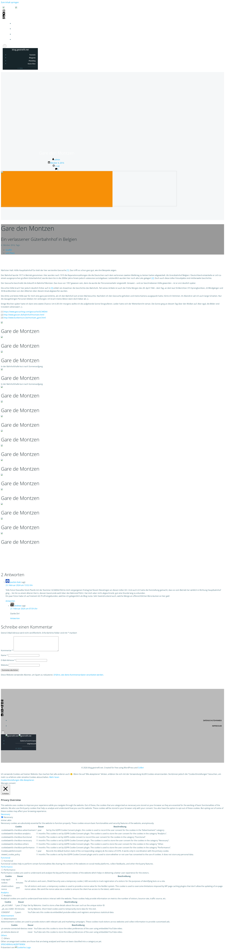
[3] (52, 288)
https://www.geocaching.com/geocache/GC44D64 (25, 311)
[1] (68, 270)
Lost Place (10, 253)
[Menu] (112, 46)
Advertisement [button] (7, 915)
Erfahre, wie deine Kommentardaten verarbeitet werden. (79, 674)
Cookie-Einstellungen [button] (10, 780)
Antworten (10, 601)
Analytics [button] (5, 892)
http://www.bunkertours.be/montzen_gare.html (25, 317)
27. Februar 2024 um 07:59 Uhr (24, 608)
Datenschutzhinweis (212, 720)
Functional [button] (5, 857)
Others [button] (4, 935)
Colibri (141, 767)
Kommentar (7, 650)
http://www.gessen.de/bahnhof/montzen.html (24, 314)
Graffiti (9, 250)
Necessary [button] (5, 814)
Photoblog (217, 34)
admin (57, 159)
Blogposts (217, 29)
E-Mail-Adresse (8, 660)
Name (4, 655)
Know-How (217, 39)
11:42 (57, 166)
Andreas (18, 605)
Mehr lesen (54, 777)
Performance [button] (7, 867)
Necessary (8, 817)
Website (4, 665)
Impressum (217, 726)
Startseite (217, 23)
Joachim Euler (15, 582)
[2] (153, 278)
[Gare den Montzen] (89, 205)
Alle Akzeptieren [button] (27, 780)
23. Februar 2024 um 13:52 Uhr (19, 585)
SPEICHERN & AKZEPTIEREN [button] (13, 944)
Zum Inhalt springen (10, 2)
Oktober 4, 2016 (57, 163)
